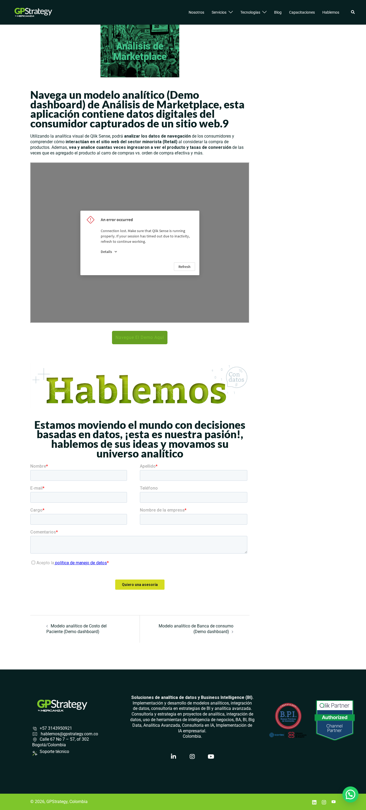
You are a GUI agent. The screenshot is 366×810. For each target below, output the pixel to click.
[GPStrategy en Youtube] (211, 756)
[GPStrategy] (33, 11)
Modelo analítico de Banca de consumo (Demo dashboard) (196, 628)
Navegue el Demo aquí (139, 337)
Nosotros (196, 12)
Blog (278, 12)
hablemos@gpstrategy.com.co (69, 733)
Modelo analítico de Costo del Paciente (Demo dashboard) (76, 628)
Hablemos (330, 12)
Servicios (219, 12)
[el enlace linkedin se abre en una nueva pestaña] (314, 801)
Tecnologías (250, 12)
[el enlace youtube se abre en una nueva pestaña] (333, 801)
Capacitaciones (302, 12)
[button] (353, 12)
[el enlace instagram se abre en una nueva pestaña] (324, 801)
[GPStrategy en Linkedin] (173, 756)
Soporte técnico (54, 751)
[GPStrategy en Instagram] (192, 756)
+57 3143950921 (56, 728)
